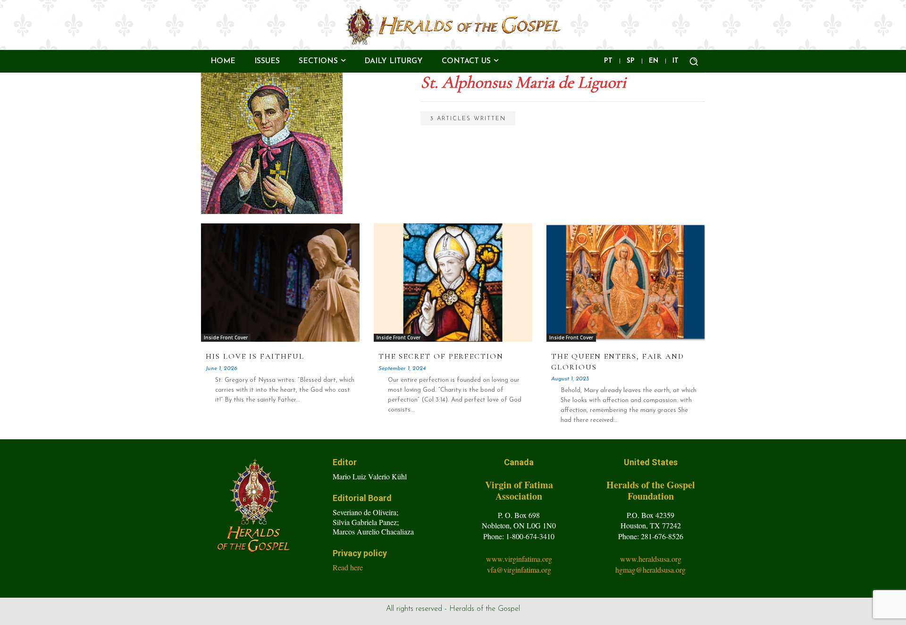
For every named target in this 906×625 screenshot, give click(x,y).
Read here (348, 567)
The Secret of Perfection (440, 356)
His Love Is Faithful (255, 356)
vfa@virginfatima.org (519, 570)
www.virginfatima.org (519, 559)
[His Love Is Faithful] (280, 282)
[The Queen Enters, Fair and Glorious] (625, 282)
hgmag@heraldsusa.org (650, 570)
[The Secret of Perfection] (453, 282)
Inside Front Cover (226, 337)
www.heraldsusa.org (650, 559)
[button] (693, 61)
